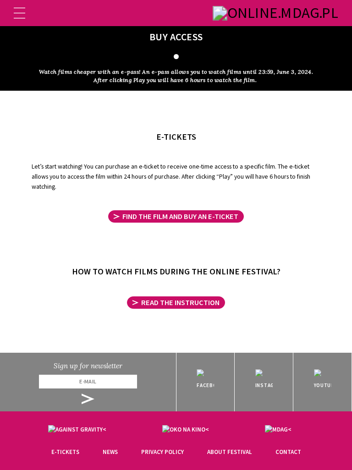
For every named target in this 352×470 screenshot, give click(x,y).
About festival (229, 452)
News (110, 452)
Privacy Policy (162, 452)
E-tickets (65, 452)
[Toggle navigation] (19, 13)
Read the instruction (180, 302)
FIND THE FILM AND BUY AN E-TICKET (180, 216)
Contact (288, 452)
